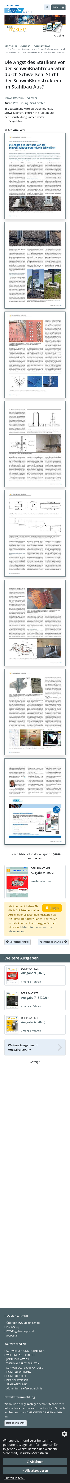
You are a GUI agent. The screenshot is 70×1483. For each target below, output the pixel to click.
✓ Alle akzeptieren (35, 1470)
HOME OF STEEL (16, 1376)
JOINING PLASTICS (17, 1359)
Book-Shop (13, 1327)
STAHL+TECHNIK (16, 1384)
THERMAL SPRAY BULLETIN (23, 1363)
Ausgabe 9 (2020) (42, 45)
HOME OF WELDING (18, 1372)
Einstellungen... (14, 1478)
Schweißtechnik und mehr (20, 98)
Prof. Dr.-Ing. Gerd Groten (29, 103)
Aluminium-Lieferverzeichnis (24, 1388)
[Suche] (47, 7)
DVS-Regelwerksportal (20, 1331)
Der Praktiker (10, 45)
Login (53, 907)
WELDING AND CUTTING (21, 1355)
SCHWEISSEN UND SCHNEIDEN (25, 1351)
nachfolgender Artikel (52, 941)
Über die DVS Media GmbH (23, 1323)
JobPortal (12, 1335)
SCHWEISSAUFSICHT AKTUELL (24, 1367)
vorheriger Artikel (19, 941)
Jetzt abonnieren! (15, 1422)
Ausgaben (25, 45)
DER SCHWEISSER (17, 1380)
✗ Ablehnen (35, 1462)
